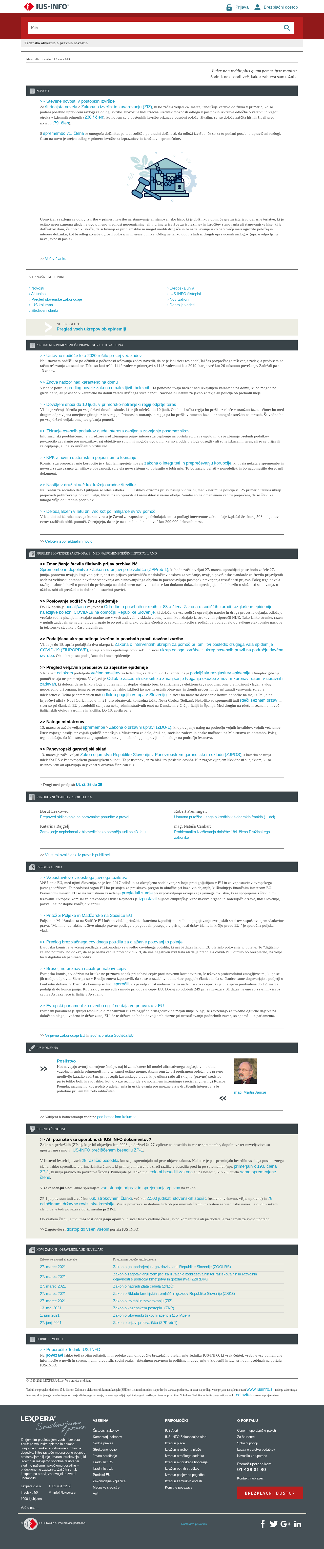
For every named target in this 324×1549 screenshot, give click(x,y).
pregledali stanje (137, 893)
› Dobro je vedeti (180, 305)
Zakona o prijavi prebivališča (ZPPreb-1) (130, 569)
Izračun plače (175, 1443)
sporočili (121, 984)
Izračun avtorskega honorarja (186, 1462)
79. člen (61, 123)
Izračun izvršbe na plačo (183, 1449)
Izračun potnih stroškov (182, 1468)
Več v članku (55, 258)
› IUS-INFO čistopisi (184, 294)
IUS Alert (171, 1430)
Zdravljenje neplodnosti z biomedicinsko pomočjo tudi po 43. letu (93, 832)
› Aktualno (37, 294)
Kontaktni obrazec (250, 1478)
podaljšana (76, 606)
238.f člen (94, 117)
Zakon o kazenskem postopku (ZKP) (143, 1308)
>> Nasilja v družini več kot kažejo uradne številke (88, 484)
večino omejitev (105, 673)
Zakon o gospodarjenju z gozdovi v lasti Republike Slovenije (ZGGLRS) (172, 1267)
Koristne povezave (178, 1487)
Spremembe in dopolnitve (64, 569)
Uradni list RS (103, 1462)
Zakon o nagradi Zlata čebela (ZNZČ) (143, 1286)
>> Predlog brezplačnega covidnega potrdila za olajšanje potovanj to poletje (111, 942)
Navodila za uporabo (252, 1456)
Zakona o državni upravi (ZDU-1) (140, 727)
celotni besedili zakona (171, 1171)
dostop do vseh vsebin (88, 1229)
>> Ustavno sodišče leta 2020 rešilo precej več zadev (91, 355)
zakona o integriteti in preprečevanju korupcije (187, 463)
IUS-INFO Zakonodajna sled (185, 1437)
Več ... (98, 1494)
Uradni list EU (103, 1468)
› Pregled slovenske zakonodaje (55, 299)
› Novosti (36, 288)
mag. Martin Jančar (250, 1092)
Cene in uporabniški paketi (256, 1430)
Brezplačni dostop (281, 7)
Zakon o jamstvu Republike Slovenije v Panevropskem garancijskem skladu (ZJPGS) (160, 754)
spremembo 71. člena (63, 133)
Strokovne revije (105, 1449)
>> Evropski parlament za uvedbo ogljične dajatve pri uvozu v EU (102, 1005)
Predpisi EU (101, 1475)
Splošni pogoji (247, 1443)
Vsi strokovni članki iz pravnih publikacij (77, 855)
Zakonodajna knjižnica (109, 1481)
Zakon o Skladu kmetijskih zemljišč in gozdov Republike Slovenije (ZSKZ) (174, 1293)
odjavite (243, 1394)
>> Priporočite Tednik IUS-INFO (70, 1349)
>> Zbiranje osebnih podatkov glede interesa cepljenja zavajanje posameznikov (115, 431)
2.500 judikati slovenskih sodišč (177, 1198)
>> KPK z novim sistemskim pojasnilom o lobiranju (88, 457)
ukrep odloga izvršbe (179, 650)
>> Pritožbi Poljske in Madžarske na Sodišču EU (86, 915)
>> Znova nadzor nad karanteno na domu (79, 382)
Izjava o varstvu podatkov (256, 1449)
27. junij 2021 (51, 1322)
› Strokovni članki (43, 310)
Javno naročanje (105, 1456)
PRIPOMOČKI (176, 1421)
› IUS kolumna (41, 305)
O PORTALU (247, 1421)
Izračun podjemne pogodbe (185, 1475)
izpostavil (148, 898)
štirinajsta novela (61, 106)
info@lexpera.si (64, 1492)
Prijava (242, 7)
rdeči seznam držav (258, 700)
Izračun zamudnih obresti (183, 1481)
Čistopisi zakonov (106, 1430)
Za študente (246, 1437)
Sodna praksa (103, 1443)
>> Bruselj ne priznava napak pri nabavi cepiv (83, 968)
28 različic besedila (100, 1160)
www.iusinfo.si (260, 1389)
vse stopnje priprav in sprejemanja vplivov (140, 1187)
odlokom (65, 673)
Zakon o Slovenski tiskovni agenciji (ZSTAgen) (151, 1315)
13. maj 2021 (50, 1308)
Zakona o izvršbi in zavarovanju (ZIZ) (116, 106)
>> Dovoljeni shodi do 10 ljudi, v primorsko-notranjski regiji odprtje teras (108, 404)
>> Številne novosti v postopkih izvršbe (77, 101)
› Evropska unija (180, 288)
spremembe (94, 727)
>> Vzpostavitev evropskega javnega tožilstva (83, 877)
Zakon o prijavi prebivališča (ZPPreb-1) (145, 1322)
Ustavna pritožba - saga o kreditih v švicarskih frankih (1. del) (224, 817)
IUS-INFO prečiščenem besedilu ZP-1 (107, 1150)
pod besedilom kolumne (116, 1117)
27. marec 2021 (53, 1267)
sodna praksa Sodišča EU (112, 1035)
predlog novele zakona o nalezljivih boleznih (108, 387)
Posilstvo (66, 1061)
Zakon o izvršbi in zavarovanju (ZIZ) (143, 1301)
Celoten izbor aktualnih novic (68, 541)
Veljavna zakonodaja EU (65, 1035)
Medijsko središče (106, 1487)
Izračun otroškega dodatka (184, 1456)
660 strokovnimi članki (110, 1198)
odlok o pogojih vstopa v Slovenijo (134, 694)
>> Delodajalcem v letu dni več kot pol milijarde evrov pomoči (98, 511)
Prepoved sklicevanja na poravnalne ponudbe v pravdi (84, 817)
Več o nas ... (30, 1508)
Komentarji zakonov (107, 1437)
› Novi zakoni (178, 299)
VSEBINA (100, 1421)
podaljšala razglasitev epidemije (220, 673)
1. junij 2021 (49, 1315)
